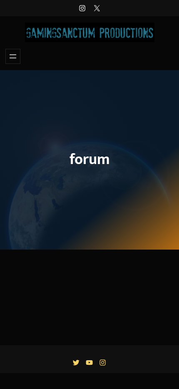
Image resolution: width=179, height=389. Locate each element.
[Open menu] (12, 56)
